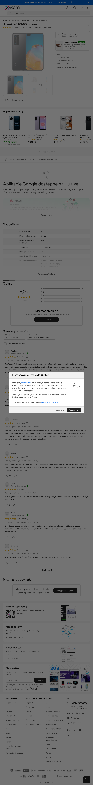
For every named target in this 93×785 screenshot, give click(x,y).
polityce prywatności (50, 402)
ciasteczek (26, 383)
